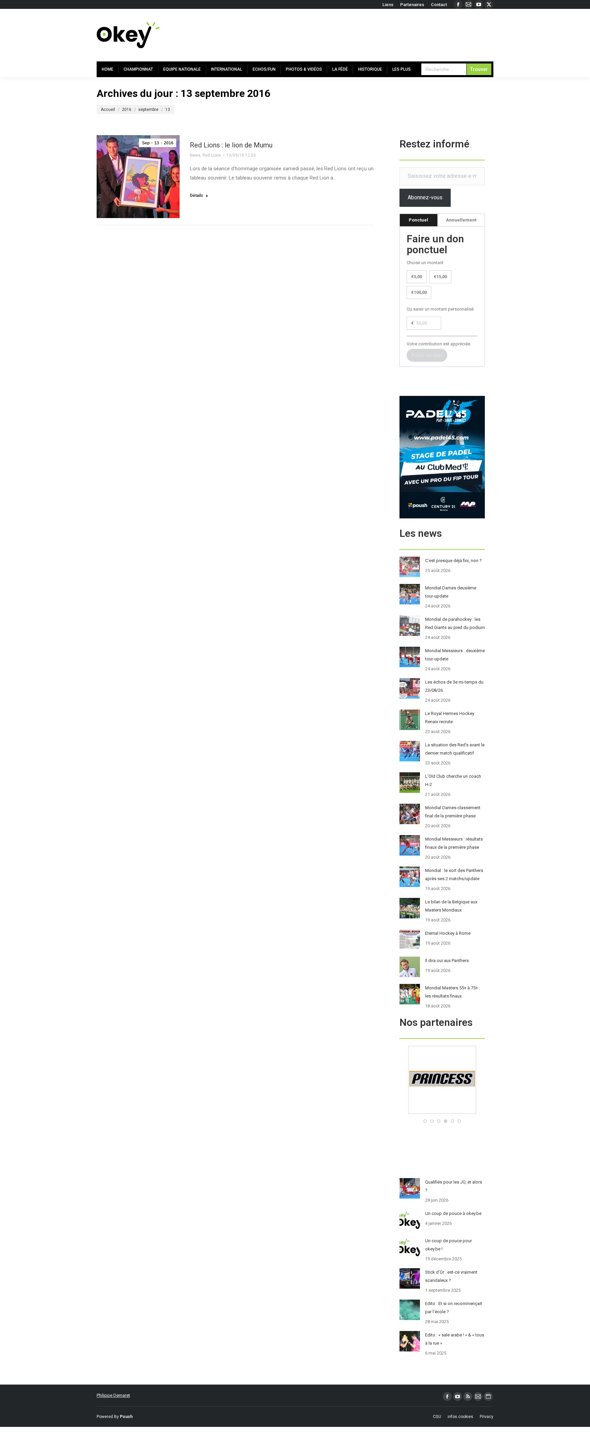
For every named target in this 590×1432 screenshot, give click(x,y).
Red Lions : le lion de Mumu (231, 145)
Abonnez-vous (425, 197)
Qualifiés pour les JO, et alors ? (453, 1186)
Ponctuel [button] (418, 220)
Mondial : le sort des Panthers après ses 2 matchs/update (454, 874)
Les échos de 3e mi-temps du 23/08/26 (454, 686)
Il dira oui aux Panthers (447, 960)
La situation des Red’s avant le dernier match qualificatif (454, 749)
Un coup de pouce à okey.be (453, 1213)
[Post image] (409, 567)
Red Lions (211, 155)
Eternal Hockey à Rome (447, 933)
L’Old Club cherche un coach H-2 (453, 780)
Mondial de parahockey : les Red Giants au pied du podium (455, 623)
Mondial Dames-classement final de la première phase (452, 811)
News (195, 155)
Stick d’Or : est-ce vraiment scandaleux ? (451, 1276)
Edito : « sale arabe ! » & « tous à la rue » (454, 1339)
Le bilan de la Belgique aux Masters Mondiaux (451, 906)
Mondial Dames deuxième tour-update (450, 592)
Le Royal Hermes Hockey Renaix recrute (449, 717)
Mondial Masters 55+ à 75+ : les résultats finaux (452, 992)
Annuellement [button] (461, 220)
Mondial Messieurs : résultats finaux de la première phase (454, 843)
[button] (425, 1121)
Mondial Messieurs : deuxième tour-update (455, 654)
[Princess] (442, 1112)
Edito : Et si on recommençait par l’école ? (453, 1307)
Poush (126, 1416)
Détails (196, 195)
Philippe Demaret (113, 1395)
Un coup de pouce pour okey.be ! (448, 1244)
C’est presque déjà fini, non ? (453, 560)
